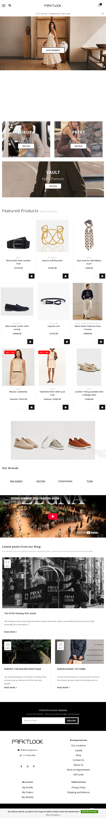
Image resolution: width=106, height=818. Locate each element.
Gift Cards (78, 774)
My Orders (27, 792)
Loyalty (78, 750)
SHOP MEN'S (53, 50)
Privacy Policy (78, 787)
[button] (2, 66)
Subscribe (71, 720)
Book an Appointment (78, 769)
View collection (48, 212)
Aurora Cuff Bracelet (52, 260)
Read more (10, 632)
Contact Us (78, 760)
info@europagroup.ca (28, 750)
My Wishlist (28, 797)
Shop (78, 755)
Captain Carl (54, 326)
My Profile (27, 787)
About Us (78, 764)
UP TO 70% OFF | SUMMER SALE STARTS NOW (53, 14)
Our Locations (78, 745)
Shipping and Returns (78, 792)
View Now (26, 146)
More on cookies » (53, 815)
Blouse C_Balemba (18, 391)
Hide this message (89, 812)
